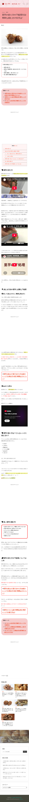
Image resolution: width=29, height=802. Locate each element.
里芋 (7, 12)
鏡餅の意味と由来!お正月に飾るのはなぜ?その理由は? (14, 765)
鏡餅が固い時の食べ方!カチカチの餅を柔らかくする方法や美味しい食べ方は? (14, 777)
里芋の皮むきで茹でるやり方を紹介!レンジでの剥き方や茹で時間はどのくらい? (14, 376)
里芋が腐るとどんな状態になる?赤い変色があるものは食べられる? (21, 710)
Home (3, 12)
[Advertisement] (14, 127)
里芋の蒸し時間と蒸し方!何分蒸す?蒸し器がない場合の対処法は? (7, 710)
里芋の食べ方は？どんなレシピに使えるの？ (14, 158)
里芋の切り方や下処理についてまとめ (12, 163)
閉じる (15, 145)
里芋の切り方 (7, 148)
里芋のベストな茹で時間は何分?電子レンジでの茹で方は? (7, 694)
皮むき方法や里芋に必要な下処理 (11, 151)
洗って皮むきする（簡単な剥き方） (13, 153)
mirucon (21, 799)
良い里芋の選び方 (8, 161)
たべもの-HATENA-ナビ (16, 797)
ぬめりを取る (9, 156)
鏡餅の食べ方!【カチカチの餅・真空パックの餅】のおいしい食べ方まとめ (14, 773)
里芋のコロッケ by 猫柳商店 (9, 478)
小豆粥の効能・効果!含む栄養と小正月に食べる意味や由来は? (14, 761)
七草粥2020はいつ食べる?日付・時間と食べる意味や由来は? (14, 769)
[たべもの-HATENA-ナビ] (11, 4)
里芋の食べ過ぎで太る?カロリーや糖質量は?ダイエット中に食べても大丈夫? (7, 724)
